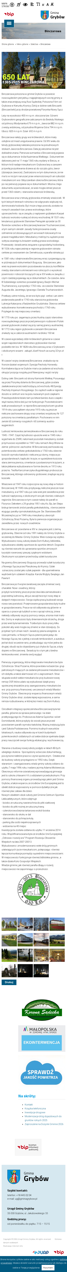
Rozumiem (48, 1267)
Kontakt (29, 1104)
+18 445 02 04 (23, 1195)
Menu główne (22, 44)
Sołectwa (34, 44)
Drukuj (9, 982)
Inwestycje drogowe (35, 1112)
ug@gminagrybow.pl (26, 1198)
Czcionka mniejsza (44, 4)
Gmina (57, 15)
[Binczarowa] (9, 924)
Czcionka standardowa (48, 4)
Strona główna (8, 44)
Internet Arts (17, 1246)
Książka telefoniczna (35, 1108)
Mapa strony (5, 5)
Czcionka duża (52, 4)
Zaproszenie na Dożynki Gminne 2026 (44, 1124)
